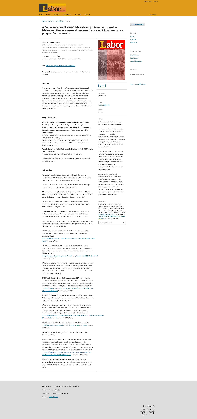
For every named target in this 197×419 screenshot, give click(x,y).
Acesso (156, 1)
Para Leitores (134, 55)
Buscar (154, 14)
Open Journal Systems (137, 84)
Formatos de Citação (106, 222)
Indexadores (67, 14)
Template (77, 14)
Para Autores (134, 58)
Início (43, 21)
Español (133, 39)
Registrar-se (147, 1)
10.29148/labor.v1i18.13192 (106, 214)
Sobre (86, 14)
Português (133, 43)
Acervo (48, 14)
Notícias (56, 14)
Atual (41, 14)
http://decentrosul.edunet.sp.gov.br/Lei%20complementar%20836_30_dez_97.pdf (70, 256)
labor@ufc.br (53, 397)
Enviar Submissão (137, 24)
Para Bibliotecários (136, 61)
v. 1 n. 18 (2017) (59, 21)
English (132, 36)
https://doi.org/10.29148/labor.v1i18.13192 (60, 66)
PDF (102, 86)
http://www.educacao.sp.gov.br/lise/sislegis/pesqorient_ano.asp (64, 325)
